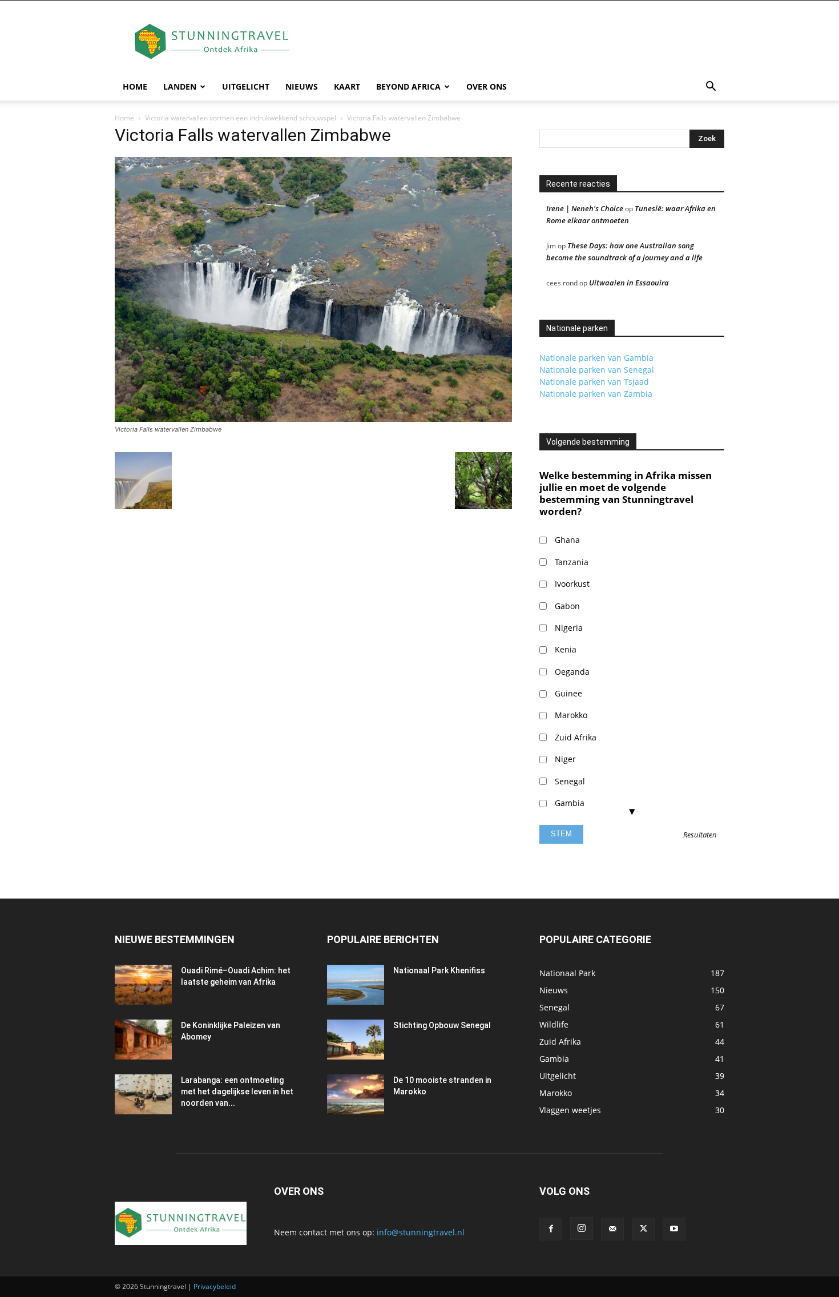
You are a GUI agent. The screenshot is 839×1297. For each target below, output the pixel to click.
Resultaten (700, 835)
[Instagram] (581, 1228)
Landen (179, 86)
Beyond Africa (408, 86)
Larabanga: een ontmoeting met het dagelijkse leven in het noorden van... (237, 1091)
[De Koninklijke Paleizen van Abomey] (143, 1040)
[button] (710, 87)
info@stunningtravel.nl (421, 1232)
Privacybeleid (214, 1286)
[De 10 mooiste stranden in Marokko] (355, 1094)
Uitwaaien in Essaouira (629, 282)
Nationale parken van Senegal (596, 369)
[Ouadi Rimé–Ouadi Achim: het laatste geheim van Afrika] (143, 985)
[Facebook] (550, 1229)
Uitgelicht (245, 86)
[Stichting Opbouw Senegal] (355, 1040)
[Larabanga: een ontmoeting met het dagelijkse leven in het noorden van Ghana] (143, 1094)
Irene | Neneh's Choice (584, 208)
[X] (643, 1229)
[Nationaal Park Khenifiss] (355, 985)
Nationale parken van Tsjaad (594, 381)
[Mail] (612, 1229)
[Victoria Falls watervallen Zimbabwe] (313, 419)
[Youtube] (674, 1229)
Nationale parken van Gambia (596, 357)
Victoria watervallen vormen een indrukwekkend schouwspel (240, 118)
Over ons (486, 86)
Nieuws (301, 86)
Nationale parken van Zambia (595, 393)
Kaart (347, 86)
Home (135, 86)
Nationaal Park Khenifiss (439, 970)
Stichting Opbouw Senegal (442, 1025)
